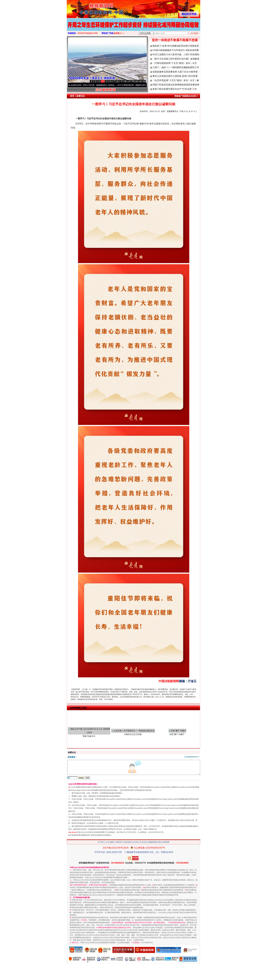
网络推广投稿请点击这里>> (186, 96)
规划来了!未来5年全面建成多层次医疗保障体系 (176, 46)
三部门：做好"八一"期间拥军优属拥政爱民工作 (176, 67)
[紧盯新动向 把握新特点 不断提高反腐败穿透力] (133, 28)
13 (137, 81)
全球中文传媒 (90, 8)
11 (129, 81)
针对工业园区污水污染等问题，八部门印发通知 (176, 54)
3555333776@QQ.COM (87, 33)
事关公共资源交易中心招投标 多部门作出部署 (175, 76)
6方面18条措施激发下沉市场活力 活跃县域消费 (176, 50)
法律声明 (118, 842)
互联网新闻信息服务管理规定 (111, 793)
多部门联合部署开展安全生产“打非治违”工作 (175, 89)
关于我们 (101, 842)
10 (125, 81)
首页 (72, 96)
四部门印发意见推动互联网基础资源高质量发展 (176, 84)
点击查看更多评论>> (192, 757)
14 (140, 81)
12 (133, 81)
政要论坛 (80, 96)
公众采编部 (110, 842)
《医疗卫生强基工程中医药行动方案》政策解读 (176, 59)
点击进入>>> (118, 33)
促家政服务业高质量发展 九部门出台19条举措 (175, 72)
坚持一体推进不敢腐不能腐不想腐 (175, 40)
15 (144, 81)
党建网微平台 (172, 111)
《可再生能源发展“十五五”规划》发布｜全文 (175, 63)
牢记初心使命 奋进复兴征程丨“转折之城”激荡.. (106, 85)
